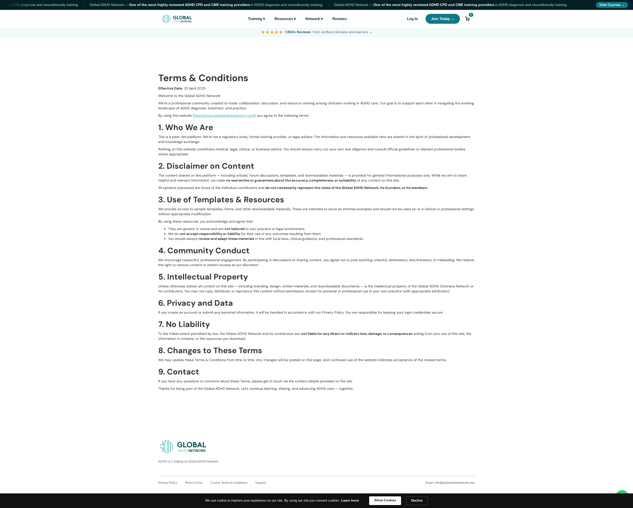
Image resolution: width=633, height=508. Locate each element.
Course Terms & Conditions (228, 483)
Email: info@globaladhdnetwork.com (450, 483)
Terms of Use (194, 483)
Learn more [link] (350, 500)
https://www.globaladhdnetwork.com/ (224, 115)
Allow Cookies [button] (385, 500)
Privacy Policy (167, 483)
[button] (467, 19)
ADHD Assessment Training (292, 483)
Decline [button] (417, 500)
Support (260, 483)
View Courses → (612, 5)
